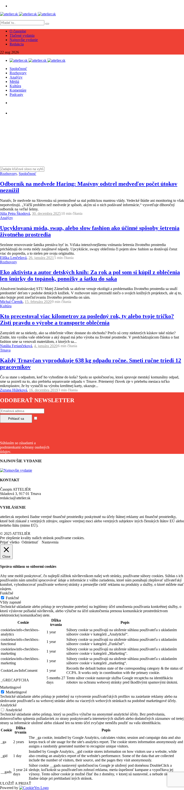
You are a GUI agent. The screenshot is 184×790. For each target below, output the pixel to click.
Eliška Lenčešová (13, 258)
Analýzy (16, 77)
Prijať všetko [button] (9, 542)
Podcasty (16, 95)
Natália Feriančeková (16, 346)
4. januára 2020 (46, 346)
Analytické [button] (8, 705)
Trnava (5, 350)
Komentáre (18, 90)
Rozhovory (18, 73)
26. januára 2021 (41, 258)
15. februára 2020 (38, 302)
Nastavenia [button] (50, 542)
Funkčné (12, 598)
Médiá (14, 82)
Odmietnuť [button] (30, 542)
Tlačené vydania (22, 35)
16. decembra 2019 (43, 390)
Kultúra (15, 86)
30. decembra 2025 (46, 213)
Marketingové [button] (10, 687)
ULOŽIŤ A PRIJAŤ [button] (15, 783)
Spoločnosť (18, 69)
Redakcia (17, 44)
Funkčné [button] (6, 593)
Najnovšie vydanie (24, 40)
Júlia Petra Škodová (15, 213)
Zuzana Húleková (13, 390)
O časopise (18, 31)
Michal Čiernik (11, 302)
